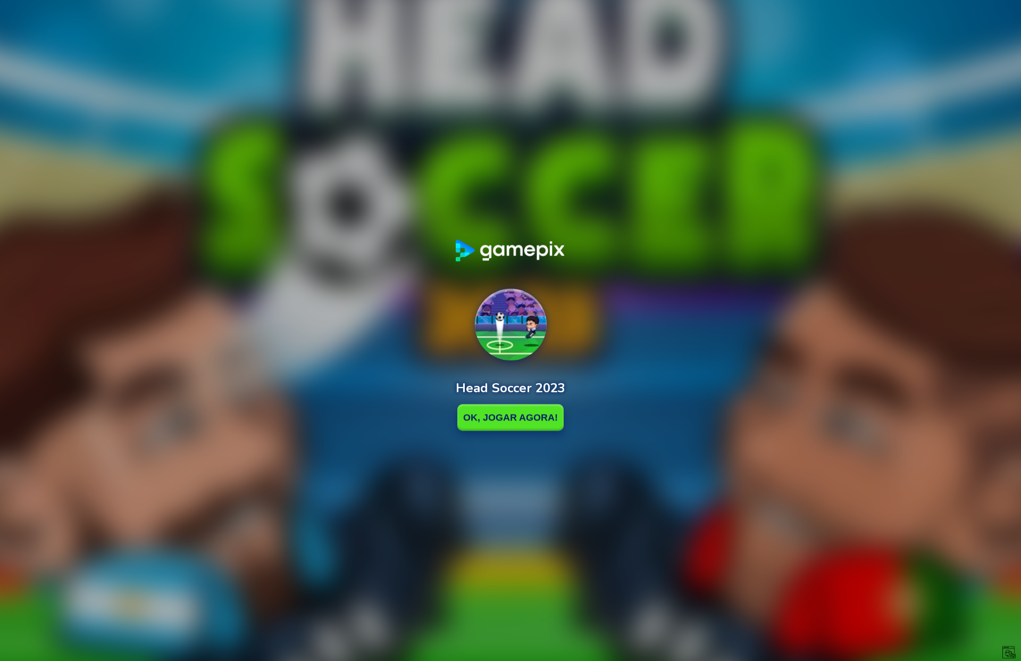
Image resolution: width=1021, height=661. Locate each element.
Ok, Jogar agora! (510, 417)
